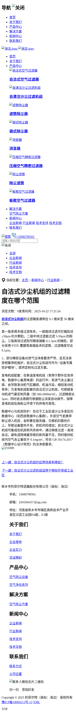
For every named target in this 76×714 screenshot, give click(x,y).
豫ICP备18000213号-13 (17, 702)
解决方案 (15, 31)
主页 (25, 280)
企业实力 (15, 549)
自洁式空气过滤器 (24, 79)
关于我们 (15, 22)
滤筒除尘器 (18, 114)
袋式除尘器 (18, 131)
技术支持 (42, 223)
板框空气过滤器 (22, 200)
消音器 (14, 148)
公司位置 (15, 674)
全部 (12, 253)
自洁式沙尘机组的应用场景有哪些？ (39, 462)
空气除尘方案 (18, 213)
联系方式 (15, 666)
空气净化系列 (18, 584)
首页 (12, 17)
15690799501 (25, 236)
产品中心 (15, 26)
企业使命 (15, 542)
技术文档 (55, 223)
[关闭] (18, 7)
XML (36, 702)
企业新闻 (15, 223)
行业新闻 (29, 223)
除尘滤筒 (16, 183)
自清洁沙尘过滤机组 (26, 97)
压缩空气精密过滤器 (26, 166)
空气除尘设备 (18, 577)
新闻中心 (15, 36)
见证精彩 (15, 557)
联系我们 (15, 40)
